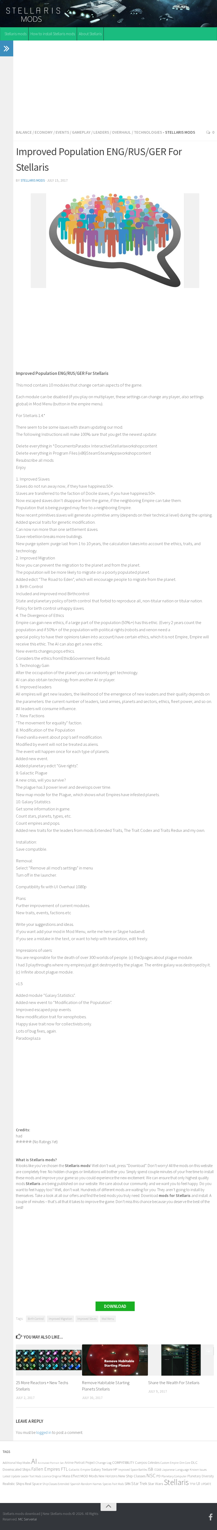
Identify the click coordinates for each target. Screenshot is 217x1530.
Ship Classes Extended (55, 1484)
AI (34, 1461)
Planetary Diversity (200, 1476)
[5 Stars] (30, 1141)
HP (115, 1469)
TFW (192, 1484)
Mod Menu (108, 1319)
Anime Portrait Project (80, 1462)
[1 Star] (17, 1141)
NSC (151, 1475)
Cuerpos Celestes (147, 1462)
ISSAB (157, 1469)
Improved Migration (60, 1319)
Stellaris (176, 1482)
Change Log (103, 1463)
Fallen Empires (45, 1469)
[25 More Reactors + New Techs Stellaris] (49, 1359)
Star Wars (155, 1483)
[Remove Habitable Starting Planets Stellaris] (115, 1359)
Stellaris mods (15, 33)
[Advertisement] (115, 84)
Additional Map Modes (16, 1463)
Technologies (148, 132)
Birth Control (36, 1319)
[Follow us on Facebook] (210, 1517)
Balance (24, 132)
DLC (194, 1462)
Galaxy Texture (101, 1469)
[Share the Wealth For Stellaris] (181, 1359)
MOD (84, 1476)
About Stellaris (90, 33)
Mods (93, 1475)
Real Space (33, 1483)
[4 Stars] (27, 1141)
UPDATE (206, 1484)
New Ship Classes (132, 1475)
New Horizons (107, 1476)
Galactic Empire (79, 1469)
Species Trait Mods (113, 1484)
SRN (127, 1484)
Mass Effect (71, 1476)
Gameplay (81, 132)
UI (198, 1483)
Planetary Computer (174, 1476)
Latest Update (11, 1476)
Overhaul (121, 132)
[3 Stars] (23, 1141)
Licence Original (52, 1476)
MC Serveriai (27, 1519)
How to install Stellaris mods (52, 33)
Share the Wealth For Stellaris (173, 1382)
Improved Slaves (87, 1319)
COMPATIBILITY (123, 1462)
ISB (150, 1469)
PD (158, 1476)
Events (62, 132)
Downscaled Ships (16, 1469)
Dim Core (184, 1463)
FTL (64, 1469)
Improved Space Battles (132, 1469)
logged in (43, 1432)
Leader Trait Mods (31, 1476)
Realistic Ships (13, 1483)
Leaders (101, 132)
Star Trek (139, 1483)
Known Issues (198, 1469)
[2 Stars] (20, 1141)
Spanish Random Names (86, 1484)
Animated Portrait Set (51, 1463)
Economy (44, 132)
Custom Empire (169, 1463)
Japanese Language (175, 1469)
